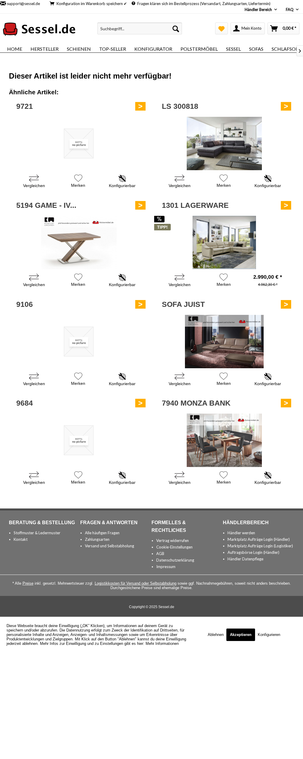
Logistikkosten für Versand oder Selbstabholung (135, 583)
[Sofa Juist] (224, 341)
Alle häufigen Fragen (102, 532)
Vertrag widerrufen (172, 540)
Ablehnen (216, 634)
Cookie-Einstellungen (174, 547)
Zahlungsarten (97, 539)
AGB (160, 553)
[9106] (79, 341)
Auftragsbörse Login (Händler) (253, 552)
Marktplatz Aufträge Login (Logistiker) (260, 545)
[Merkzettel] (221, 28)
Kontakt (21, 539)
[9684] (79, 440)
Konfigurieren (269, 634)
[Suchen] (176, 28)
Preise (27, 583)
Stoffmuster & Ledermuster (37, 532)
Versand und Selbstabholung (109, 545)
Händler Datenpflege (245, 559)
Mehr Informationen (162, 643)
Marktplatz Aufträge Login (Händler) (259, 539)
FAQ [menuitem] (290, 9)
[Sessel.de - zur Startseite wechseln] (39, 30)
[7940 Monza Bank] (224, 440)
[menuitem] (139, 28)
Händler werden (241, 532)
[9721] (79, 143)
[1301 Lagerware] (224, 242)
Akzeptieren (241, 634)
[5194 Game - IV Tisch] (79, 242)
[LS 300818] (224, 143)
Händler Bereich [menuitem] (259, 9)
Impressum (165, 566)
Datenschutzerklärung (175, 560)
